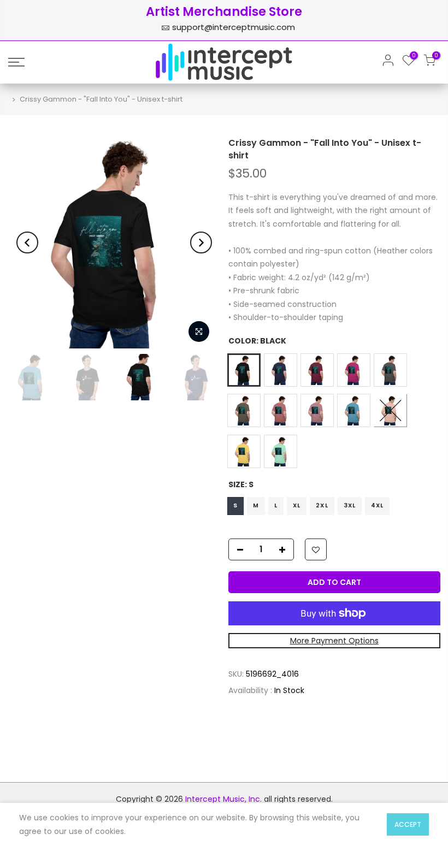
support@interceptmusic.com (233, 27)
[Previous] (27, 242)
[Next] (201, 242)
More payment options (334, 640)
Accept (407, 824)
